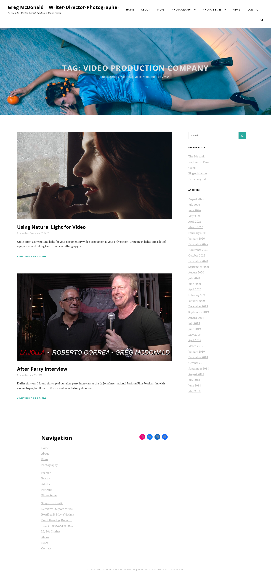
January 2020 (196, 301)
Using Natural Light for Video (51, 227)
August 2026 (196, 199)
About (145, 9)
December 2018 (198, 357)
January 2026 (196, 238)
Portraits (46, 490)
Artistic (45, 484)
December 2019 (198, 306)
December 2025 (198, 244)
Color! (192, 168)
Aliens (45, 537)
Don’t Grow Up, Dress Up (56, 520)
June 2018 (194, 385)
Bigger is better (197, 173)
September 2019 (198, 312)
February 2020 (197, 295)
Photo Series (212, 9)
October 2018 (196, 363)
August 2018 (196, 374)
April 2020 (194, 289)
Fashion (46, 473)
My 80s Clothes (51, 531)
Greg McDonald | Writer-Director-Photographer (64, 7)
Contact (253, 9)
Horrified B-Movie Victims (57, 514)
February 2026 (197, 233)
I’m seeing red (197, 179)
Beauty (45, 478)
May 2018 (194, 391)
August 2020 (196, 272)
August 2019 (196, 317)
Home (130, 9)
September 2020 (198, 267)
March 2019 (195, 346)
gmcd (23, 233)
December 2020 (198, 261)
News (236, 9)
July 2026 (194, 204)
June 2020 (194, 284)
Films (161, 9)
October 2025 (196, 255)
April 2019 (194, 340)
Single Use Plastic (52, 503)
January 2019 (196, 351)
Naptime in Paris (198, 162)
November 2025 (198, 250)
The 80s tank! (196, 156)
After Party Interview (42, 369)
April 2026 (194, 221)
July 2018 (194, 380)
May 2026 (194, 216)
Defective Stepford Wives (57, 509)
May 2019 (194, 334)
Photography (182, 9)
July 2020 (194, 278)
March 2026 (195, 227)
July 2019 (194, 323)
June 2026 (194, 210)
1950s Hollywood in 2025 (57, 526)
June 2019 (194, 329)
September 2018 (198, 368)
